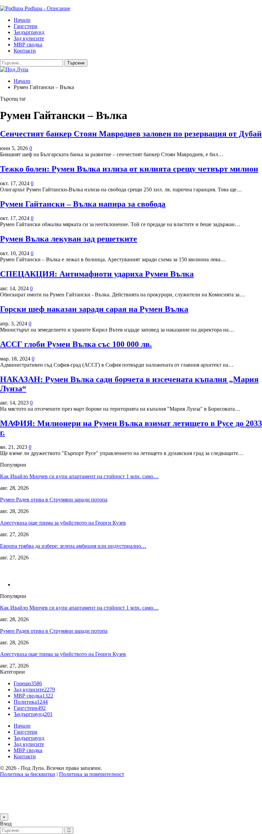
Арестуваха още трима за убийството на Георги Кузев (63, 523)
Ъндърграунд (29, 32)
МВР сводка (28, 44)
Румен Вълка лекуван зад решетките (68, 238)
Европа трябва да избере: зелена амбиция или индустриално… (73, 546)
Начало (22, 20)
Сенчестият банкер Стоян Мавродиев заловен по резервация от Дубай (131, 133)
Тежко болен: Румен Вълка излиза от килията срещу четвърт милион (129, 168)
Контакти (25, 51)
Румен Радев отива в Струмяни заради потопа (53, 499)
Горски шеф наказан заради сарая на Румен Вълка (94, 309)
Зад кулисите (29, 38)
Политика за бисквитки (27, 774)
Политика (31, 702)
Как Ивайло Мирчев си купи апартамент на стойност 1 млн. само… (79, 476)
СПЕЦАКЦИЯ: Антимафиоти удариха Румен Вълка (97, 273)
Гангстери (26, 26)
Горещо (28, 683)
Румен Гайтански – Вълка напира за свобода (82, 204)
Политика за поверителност (91, 774)
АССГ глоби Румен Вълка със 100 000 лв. (76, 344)
